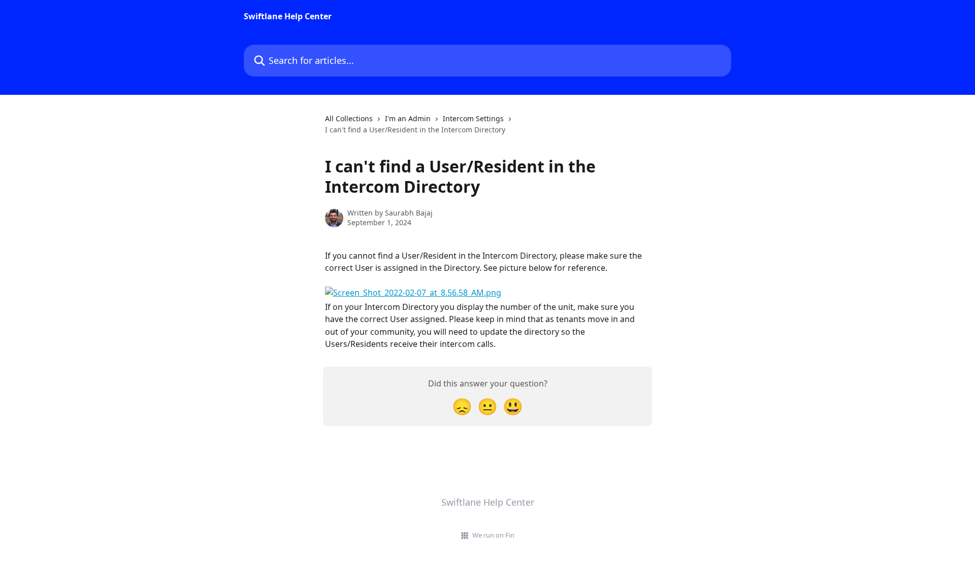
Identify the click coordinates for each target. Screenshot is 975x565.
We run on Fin (493, 535)
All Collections (349, 118)
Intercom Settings (473, 118)
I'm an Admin (408, 118)
